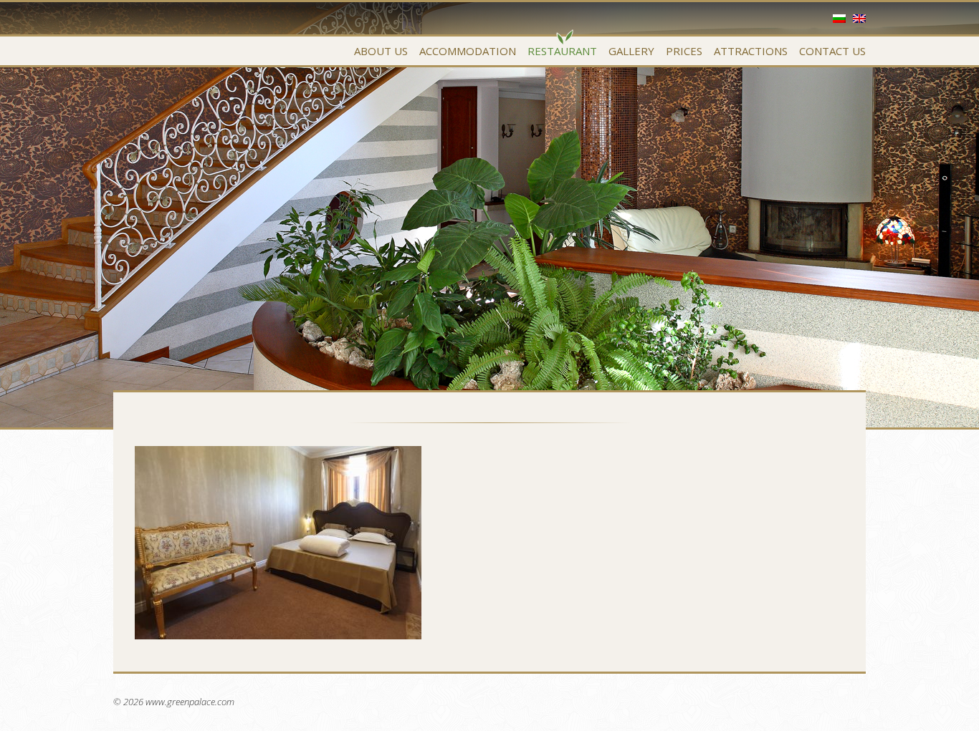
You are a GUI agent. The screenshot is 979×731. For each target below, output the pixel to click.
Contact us (832, 51)
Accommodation (467, 51)
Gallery (631, 51)
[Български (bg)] (839, 18)
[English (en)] (859, 18)
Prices (684, 51)
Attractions (751, 51)
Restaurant (562, 51)
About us (381, 51)
